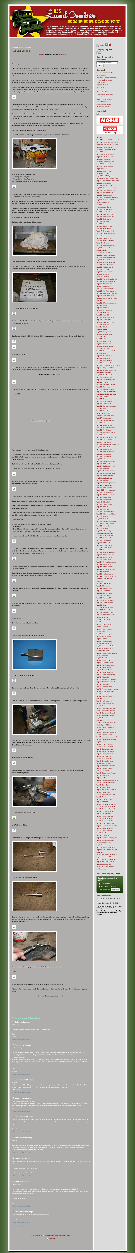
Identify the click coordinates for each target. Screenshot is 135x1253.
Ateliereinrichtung (105, 317)
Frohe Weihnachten (103, 276)
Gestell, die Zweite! (105, 751)
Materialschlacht (104, 686)
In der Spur (103, 463)
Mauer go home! (105, 166)
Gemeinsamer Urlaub (106, 773)
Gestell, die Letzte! (105, 744)
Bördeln (102, 516)
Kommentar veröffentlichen (20, 1227)
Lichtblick (103, 327)
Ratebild (102, 305)
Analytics (102, 631)
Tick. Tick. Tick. (105, 269)
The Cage (103, 348)
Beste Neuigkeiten (105, 634)
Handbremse (103, 792)
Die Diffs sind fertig (106, 473)
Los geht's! (103, 571)
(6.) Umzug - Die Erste (107, 144)
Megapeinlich (104, 332)
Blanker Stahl (104, 344)
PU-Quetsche (104, 238)
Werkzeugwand (105, 267)
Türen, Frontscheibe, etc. (107, 850)
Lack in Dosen (104, 497)
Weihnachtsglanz (105, 310)
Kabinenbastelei (104, 701)
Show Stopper (104, 439)
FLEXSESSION (104, 758)
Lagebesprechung (105, 703)
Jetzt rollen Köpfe (105, 420)
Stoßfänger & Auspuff (106, 859)
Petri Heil (102, 507)
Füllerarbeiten (104, 559)
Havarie (102, 353)
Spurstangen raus (105, 672)
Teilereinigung (103, 845)
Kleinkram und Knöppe (106, 766)
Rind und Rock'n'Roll (106, 370)
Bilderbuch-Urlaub (105, 495)
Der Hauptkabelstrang (106, 804)
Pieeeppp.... (100, 204)
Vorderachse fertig (105, 389)
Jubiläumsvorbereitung (106, 730)
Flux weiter (103, 221)
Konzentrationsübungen (107, 653)
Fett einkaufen (104, 430)
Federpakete (104, 610)
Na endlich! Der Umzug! (108, 140)
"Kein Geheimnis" (105, 607)
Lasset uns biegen (105, 401)
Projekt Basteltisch (106, 255)
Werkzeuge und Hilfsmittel (105, 94)
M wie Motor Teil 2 (105, 322)
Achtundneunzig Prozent (107, 689)
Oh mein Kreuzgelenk (107, 406)
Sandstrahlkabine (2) (106, 713)
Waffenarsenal (104, 588)
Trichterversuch (104, 696)
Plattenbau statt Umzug (107, 142)
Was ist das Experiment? (104, 73)
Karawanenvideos (105, 272)
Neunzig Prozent (105, 694)
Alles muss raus (104, 641)
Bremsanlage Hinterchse (108, 444)
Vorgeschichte (101, 75)
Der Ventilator (103, 813)
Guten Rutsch (104, 147)
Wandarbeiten (104, 164)
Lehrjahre (103, 243)
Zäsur (102, 605)
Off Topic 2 (103, 543)
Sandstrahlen (103, 684)
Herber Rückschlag (105, 823)
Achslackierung (105, 459)
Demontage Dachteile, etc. (107, 854)
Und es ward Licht (105, 816)
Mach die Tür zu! (105, 157)
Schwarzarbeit (104, 425)
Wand (102, 169)
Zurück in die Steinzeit (106, 789)
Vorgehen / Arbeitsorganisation (106, 77)
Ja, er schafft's (105, 884)
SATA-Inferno (104, 341)
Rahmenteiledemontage (107, 732)
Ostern (101, 742)
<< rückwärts (40, 54)
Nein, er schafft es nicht (108, 886)
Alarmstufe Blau (104, 718)
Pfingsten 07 (104, 598)
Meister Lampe (104, 224)
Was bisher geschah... (106, 682)
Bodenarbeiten (104, 183)
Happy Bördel (104, 228)
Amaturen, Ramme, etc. (106, 847)
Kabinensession (104, 706)
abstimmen (115, 890)
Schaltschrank (105, 152)
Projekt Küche (104, 545)
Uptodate (105, 176)
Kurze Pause (104, 456)
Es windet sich (104, 411)
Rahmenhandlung (105, 346)
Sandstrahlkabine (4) (106, 708)
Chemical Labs (104, 449)
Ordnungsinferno (105, 288)
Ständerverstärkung (106, 514)
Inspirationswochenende (107, 737)
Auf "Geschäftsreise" (106, 391)
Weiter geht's (104, 454)
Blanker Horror (104, 226)
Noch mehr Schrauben (107, 293)
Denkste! (103, 528)
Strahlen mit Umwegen (106, 679)
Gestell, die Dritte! (105, 749)
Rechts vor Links (105, 240)
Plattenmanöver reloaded (108, 181)
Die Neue (103, 274)
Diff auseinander (105, 567)
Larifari (101, 778)
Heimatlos (102, 639)
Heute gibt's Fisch (105, 231)
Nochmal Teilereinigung (107, 838)
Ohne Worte (103, 387)
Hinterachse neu (105, 399)
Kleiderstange (104, 219)
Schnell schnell (104, 557)
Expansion (103, 835)
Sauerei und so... (105, 595)
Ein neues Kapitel (105, 799)
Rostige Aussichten (106, 245)
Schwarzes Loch (106, 490)
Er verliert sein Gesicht (107, 826)
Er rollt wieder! (104, 252)
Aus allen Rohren (105, 212)
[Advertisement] (51, 43)
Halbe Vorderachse (106, 260)
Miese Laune (103, 787)
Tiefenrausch (104, 586)
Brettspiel (103, 315)
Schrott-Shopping (105, 761)
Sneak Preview (104, 319)
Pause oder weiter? (103, 202)
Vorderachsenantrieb (106, 562)
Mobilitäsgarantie (105, 648)
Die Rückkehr (104, 284)
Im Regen (103, 382)
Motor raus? (103, 617)
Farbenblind (103, 677)
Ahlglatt (102, 339)
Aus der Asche (104, 185)
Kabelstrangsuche (105, 658)
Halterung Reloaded (106, 552)
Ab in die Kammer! (105, 523)
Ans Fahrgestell (105, 264)
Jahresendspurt (105, 531)
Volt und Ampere (104, 818)
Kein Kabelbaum (105, 492)
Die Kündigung (104, 667)
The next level (104, 209)
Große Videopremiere (107, 519)
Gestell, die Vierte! (105, 746)
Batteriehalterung (105, 216)
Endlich (102, 408)
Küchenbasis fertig (106, 190)
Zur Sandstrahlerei (105, 574)
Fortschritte (103, 590)
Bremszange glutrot (106, 535)
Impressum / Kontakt (103, 106)
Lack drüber (103, 526)
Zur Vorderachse (105, 602)
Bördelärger (103, 358)
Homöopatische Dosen (104, 207)
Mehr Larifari (103, 775)
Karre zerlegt (104, 583)
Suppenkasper (104, 418)
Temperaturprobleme (106, 782)
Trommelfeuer (104, 442)
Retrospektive (104, 356)
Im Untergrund (104, 636)
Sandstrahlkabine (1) (106, 715)
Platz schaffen (104, 763)
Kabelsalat (103, 655)
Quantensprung (104, 624)
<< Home (15, 1231)
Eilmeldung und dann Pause (105, 415)
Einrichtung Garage (105, 866)
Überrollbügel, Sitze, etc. (107, 857)
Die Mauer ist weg (106, 161)
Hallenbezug (103, 622)
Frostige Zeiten (104, 768)
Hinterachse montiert (106, 262)
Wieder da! (103, 308)
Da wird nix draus (105, 471)
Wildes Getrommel (105, 447)
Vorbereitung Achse (106, 569)
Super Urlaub (104, 403)
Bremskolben (104, 550)
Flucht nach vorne (105, 662)
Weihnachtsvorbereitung (107, 279)
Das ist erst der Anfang (107, 298)
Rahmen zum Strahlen (107, 351)
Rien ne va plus (104, 643)
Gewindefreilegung (106, 380)
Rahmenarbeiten (104, 734)
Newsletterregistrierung (104, 102)
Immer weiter (104, 248)
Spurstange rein (105, 360)
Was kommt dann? (106, 432)
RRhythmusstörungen (107, 303)
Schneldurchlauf (108, 178)
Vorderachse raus (105, 612)
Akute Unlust (103, 660)
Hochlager (103, 312)
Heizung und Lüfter (105, 811)
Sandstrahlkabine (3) (106, 710)
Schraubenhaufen (105, 296)
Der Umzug (103, 833)
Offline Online (104, 502)
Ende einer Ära (104, 363)
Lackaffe (102, 396)
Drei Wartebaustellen (106, 291)
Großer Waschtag (105, 691)
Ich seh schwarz (105, 504)
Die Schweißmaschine (106, 809)
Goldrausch (103, 286)
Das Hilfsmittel (104, 756)
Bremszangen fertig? (106, 483)
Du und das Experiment (104, 80)
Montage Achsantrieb (106, 521)
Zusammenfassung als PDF (105, 104)
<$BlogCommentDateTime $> (21, 1039)
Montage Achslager (106, 461)
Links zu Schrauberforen (104, 99)
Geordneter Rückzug (106, 646)
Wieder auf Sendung (106, 188)
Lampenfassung (105, 154)
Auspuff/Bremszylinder (106, 794)
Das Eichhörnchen (106, 427)
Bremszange (104, 564)
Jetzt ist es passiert (106, 384)
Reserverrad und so (105, 861)
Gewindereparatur (105, 511)
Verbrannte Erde (105, 214)
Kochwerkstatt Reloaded (107, 197)
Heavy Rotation (104, 629)
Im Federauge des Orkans (108, 365)
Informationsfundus (103, 97)
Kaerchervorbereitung (106, 722)
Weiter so (103, 480)
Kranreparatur (104, 547)
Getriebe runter (104, 593)
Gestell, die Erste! (105, 754)
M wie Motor (103, 324)
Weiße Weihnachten (106, 149)
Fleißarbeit (103, 770)
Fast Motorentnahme (106, 665)
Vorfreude (102, 626)
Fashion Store (101, 87)
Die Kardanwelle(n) (105, 727)
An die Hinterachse (106, 600)
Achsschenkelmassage (107, 423)
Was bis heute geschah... (107, 780)
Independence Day (106, 233)
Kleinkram (102, 801)
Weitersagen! (101, 82)
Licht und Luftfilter (105, 828)
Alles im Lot (104, 171)
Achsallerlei (103, 435)
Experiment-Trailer (102, 85)
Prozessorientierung (106, 674)
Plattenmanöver (105, 192)
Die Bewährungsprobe (106, 739)
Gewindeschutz (105, 377)
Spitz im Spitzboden (106, 200)
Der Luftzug (103, 785)
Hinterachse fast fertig (107, 437)
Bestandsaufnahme (106, 281)
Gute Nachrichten (105, 375)
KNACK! (102, 336)
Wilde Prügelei (104, 487)
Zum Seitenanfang (37, 1235)
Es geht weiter (104, 413)
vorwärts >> (63, 54)
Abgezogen (103, 468)
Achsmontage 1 (105, 499)
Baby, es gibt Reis (105, 368)
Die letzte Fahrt (104, 830)
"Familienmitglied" (105, 195)
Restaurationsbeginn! (106, 576)
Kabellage (103, 159)
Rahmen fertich (104, 334)
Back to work (104, 538)
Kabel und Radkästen (106, 821)
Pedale (101, 797)
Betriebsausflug (104, 842)
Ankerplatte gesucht (106, 257)
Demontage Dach (104, 864)
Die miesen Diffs (105, 475)
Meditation (103, 509)
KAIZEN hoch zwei (106, 466)
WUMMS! (103, 173)
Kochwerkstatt (104, 540)
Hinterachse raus (105, 614)
